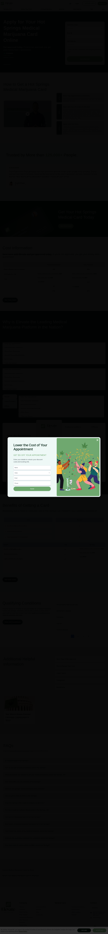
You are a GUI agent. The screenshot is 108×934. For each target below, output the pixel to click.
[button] (97, 440)
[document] (54, 467)
